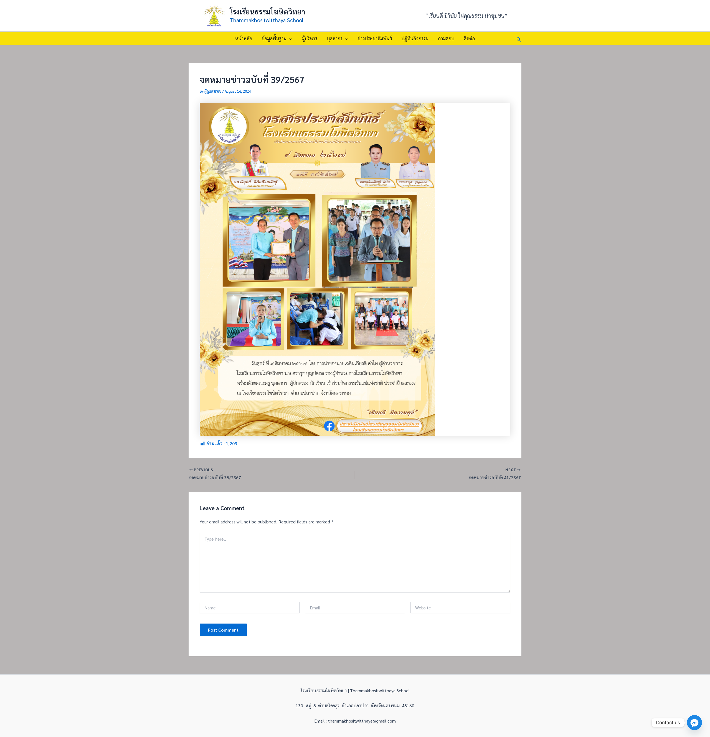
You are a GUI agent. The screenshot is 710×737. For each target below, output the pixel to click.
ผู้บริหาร (309, 38)
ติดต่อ (469, 38)
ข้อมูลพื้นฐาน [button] (274, 38)
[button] (289, 38)
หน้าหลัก (243, 38)
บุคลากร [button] (335, 38)
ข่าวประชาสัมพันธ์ (374, 38)
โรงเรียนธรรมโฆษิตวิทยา (267, 11)
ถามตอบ (446, 38)
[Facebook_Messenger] (694, 722)
